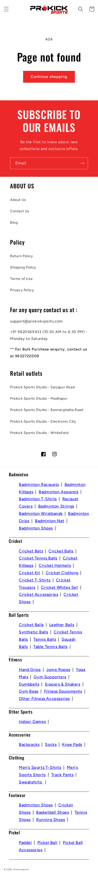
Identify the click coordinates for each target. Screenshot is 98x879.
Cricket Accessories (38, 594)
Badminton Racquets (39, 484)
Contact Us (19, 211)
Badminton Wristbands (41, 513)
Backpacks (29, 744)
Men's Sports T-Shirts (40, 767)
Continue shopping (49, 76)
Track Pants (62, 774)
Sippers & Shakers (62, 684)
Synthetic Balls (33, 632)
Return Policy (21, 256)
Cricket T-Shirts (35, 580)
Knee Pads (72, 744)
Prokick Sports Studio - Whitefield (39, 433)
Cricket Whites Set (59, 587)
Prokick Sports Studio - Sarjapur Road (42, 387)
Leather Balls (61, 624)
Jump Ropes (58, 669)
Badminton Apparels (58, 491)
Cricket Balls (60, 551)
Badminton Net (49, 520)
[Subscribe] (82, 163)
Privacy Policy (22, 290)
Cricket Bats (31, 551)
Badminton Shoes (36, 528)
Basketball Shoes (52, 812)
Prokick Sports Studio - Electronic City (43, 421)
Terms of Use (21, 279)
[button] (6, 9)
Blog (14, 222)
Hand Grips (30, 669)
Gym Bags (28, 691)
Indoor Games (32, 721)
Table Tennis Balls (50, 646)
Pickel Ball (47, 842)
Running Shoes (50, 819)
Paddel (25, 842)
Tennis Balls (44, 639)
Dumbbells (29, 684)
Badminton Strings (56, 506)
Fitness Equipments (63, 691)
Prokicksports (21, 869)
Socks (51, 744)
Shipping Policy (23, 267)
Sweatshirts (31, 782)
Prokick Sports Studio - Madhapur (39, 398)
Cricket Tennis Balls (38, 558)
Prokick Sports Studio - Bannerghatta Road (46, 410)
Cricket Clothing (62, 572)
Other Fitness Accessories (44, 698)
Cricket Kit (29, 572)
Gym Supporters (50, 677)
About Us (18, 200)
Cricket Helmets (55, 565)
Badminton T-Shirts (38, 498)
